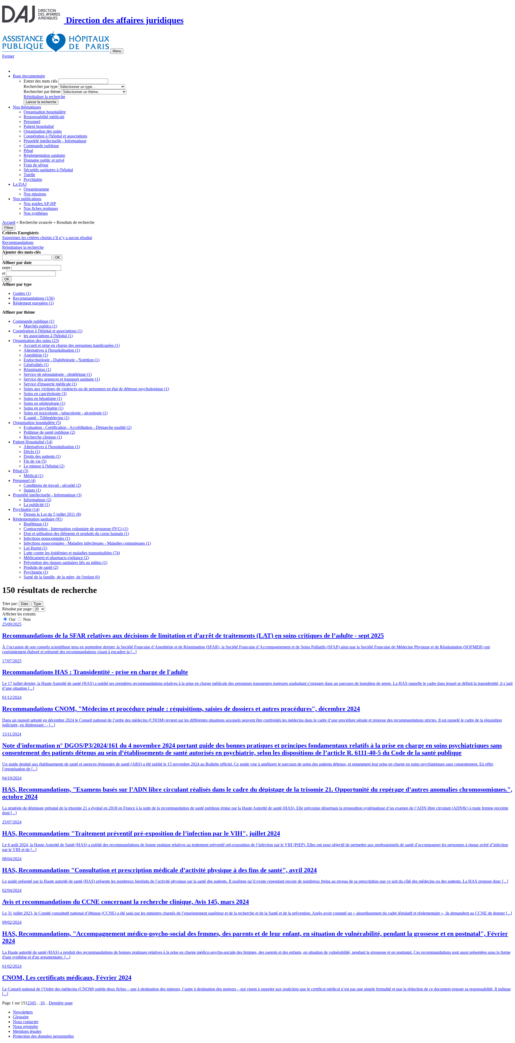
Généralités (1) (36, 364)
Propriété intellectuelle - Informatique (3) (47, 495)
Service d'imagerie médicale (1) (50, 384)
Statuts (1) (32, 490)
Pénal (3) (20, 471)
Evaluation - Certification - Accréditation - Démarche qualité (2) (77, 427)
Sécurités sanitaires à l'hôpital (48, 170)
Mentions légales (27, 1031)
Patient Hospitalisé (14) (32, 442)
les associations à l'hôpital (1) (48, 335)
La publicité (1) (37, 504)
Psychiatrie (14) (26, 509)
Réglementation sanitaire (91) (37, 519)
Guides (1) (22, 293)
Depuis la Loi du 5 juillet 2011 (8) (52, 514)
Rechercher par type (41, 86)
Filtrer (8, 228)
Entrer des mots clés (40, 81)
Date (24, 604)
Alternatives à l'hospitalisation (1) (52, 350)
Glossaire (21, 1017)
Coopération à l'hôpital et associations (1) (47, 331)
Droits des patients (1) (42, 456)
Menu (117, 51)
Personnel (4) (24, 480)
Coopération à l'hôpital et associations (55, 136)
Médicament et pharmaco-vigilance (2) (56, 557)
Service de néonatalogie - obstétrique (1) (58, 374)
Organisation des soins (43, 131)
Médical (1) (33, 475)
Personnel (32, 121)
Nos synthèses (36, 213)
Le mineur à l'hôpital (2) (44, 466)
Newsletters (23, 1012)
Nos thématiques (27, 107)
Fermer (8, 56)
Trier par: (10, 603)
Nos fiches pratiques (41, 208)
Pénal (28, 150)
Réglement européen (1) (33, 303)
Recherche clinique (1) (43, 437)
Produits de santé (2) (41, 567)
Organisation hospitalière (45, 112)
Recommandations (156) (33, 298)
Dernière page (61, 1003)
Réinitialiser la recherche (44, 96)
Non (26, 619)
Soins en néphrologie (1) (44, 403)
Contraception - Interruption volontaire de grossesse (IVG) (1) (76, 528)
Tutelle (29, 174)
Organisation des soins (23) (36, 340)
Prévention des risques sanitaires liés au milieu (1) (65, 562)
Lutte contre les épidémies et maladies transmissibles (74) (72, 553)
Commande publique (41, 145)
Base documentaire (29, 76)
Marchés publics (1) (40, 326)
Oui (12, 619)
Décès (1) (32, 451)
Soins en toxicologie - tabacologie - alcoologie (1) (66, 413)
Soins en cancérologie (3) (45, 393)
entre (7, 267)
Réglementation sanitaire (44, 155)
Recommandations (18, 242)
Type (37, 604)
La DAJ (20, 184)
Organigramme (36, 189)
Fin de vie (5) (35, 461)
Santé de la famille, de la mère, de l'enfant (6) (62, 577)
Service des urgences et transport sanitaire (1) (62, 379)
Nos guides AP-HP (40, 203)
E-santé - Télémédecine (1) (46, 417)
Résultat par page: (17, 609)
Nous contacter (25, 1021)
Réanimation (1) (37, 369)
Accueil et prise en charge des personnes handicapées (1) (72, 345)
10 (42, 1003)
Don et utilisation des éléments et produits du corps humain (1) (76, 533)
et (4, 273)
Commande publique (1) (33, 321)
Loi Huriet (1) (35, 548)
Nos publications (27, 198)
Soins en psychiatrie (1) (43, 408)
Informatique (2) (37, 500)
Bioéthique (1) (36, 524)
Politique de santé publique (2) (49, 432)
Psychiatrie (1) (36, 572)
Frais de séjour (36, 165)
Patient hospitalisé (39, 126)
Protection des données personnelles (43, 1036)
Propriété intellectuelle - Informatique (55, 141)
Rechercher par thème (42, 91)
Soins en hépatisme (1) (43, 398)
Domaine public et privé (44, 160)
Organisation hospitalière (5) (37, 422)
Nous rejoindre (25, 1026)
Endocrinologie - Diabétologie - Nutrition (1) (62, 360)
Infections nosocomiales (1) (47, 538)
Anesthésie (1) (36, 355)
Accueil (8, 222)
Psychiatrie (33, 179)
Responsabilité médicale (44, 116)
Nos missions (35, 194)
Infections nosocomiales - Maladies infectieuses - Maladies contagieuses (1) (87, 543)
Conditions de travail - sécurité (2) (52, 485)
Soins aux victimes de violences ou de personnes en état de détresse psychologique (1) (96, 389)
